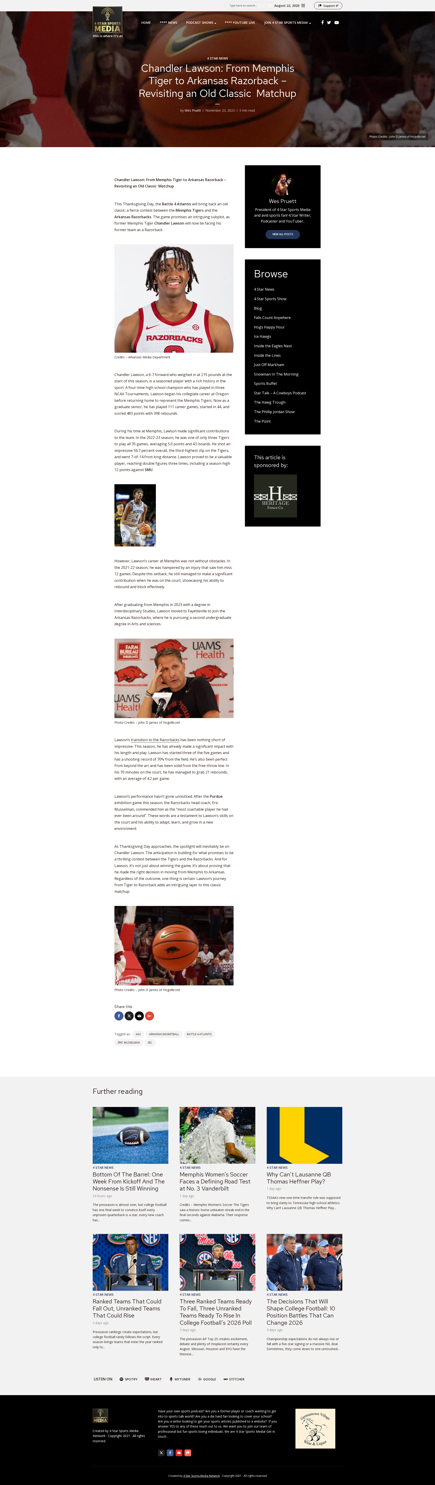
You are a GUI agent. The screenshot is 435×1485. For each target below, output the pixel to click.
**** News (168, 22)
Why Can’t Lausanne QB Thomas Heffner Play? (299, 1178)
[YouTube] (179, 1452)
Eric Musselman (129, 1042)
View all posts (282, 234)
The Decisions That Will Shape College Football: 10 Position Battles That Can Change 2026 (301, 1312)
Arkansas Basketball (164, 1034)
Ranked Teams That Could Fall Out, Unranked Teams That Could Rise (127, 1308)
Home (146, 22)
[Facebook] (170, 1452)
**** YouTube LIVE (240, 22)
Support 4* (331, 6)
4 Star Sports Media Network (201, 1476)
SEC (150, 1042)
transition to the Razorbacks (155, 739)
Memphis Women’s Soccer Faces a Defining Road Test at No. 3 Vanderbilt (215, 1181)
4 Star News (217, 58)
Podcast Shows (199, 22)
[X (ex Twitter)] (161, 1452)
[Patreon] (187, 1452)
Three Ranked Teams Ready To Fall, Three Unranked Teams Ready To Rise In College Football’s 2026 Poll (216, 1312)
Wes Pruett (193, 110)
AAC (138, 1034)
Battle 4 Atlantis (199, 1034)
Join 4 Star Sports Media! (286, 22)
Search (270, 5)
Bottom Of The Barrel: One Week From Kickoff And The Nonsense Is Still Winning (129, 1181)
